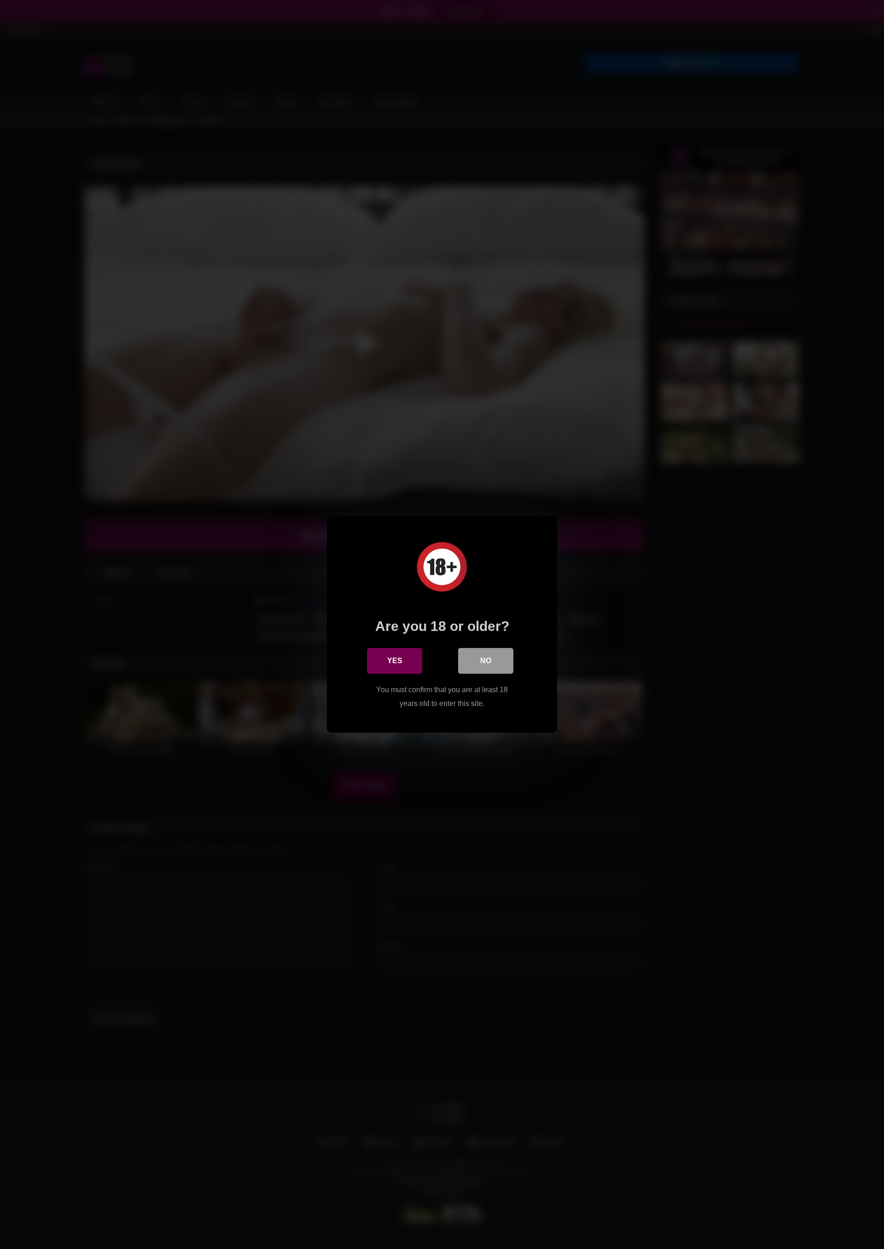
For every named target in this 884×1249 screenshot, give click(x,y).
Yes (394, 661)
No (485, 661)
